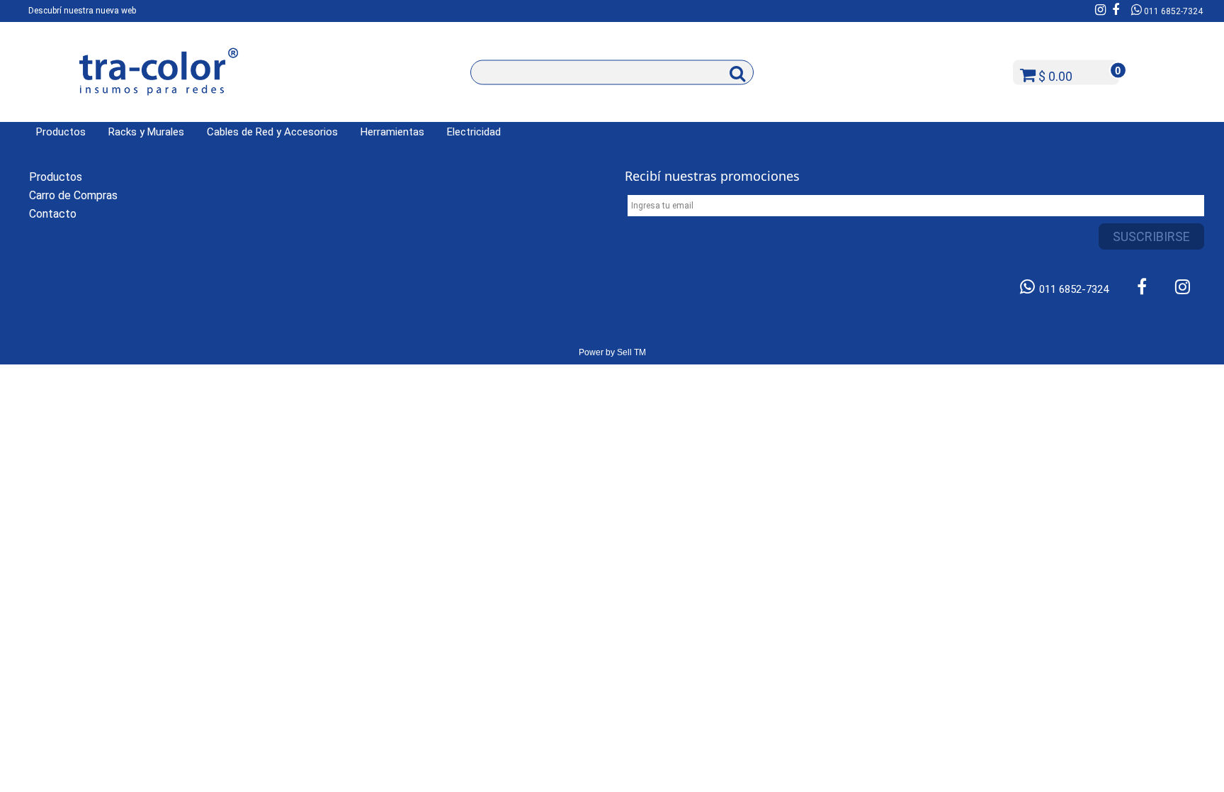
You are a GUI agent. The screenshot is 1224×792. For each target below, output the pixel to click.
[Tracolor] (159, 108)
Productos (61, 132)
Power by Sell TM (612, 352)
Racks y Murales (146, 132)
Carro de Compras (73, 195)
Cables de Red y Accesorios (272, 132)
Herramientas (392, 132)
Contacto (52, 214)
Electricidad (474, 132)
